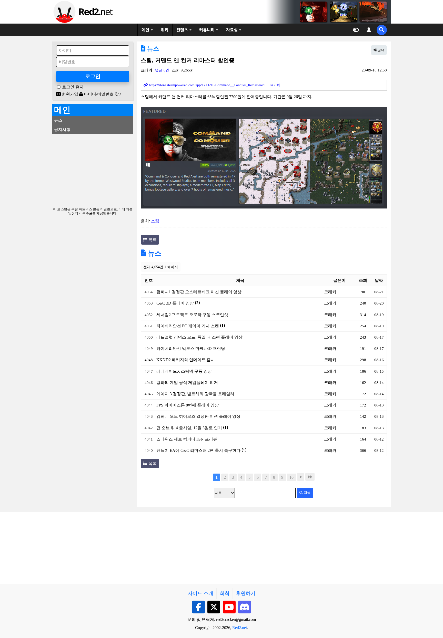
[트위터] (213, 607)
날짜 (379, 280)
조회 (363, 280)
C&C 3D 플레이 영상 (178, 303)
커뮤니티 (207, 30)
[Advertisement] (92, 170)
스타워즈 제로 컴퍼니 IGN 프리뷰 (186, 439)
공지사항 (62, 129)
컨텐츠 (182, 30)
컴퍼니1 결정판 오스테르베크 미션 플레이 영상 (198, 292)
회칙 (224, 593)
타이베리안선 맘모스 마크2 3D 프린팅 (190, 348)
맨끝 (310, 477)
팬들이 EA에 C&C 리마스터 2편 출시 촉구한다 (201, 450)
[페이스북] (198, 607)
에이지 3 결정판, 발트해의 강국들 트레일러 (195, 394)
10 (291, 477)
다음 (300, 477)
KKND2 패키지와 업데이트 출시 (185, 360)
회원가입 (69, 94)
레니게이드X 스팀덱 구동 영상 (184, 371)
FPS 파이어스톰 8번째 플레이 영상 (187, 405)
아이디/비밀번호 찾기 (103, 94)
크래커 (146, 70)
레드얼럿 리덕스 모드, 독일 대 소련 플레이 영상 (199, 337)
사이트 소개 (200, 593)
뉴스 (152, 48)
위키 (164, 30)
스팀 (155, 221)
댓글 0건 (162, 70)
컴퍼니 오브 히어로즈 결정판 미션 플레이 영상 (198, 416)
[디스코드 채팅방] (244, 607)
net (95, 11)
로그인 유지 (73, 87)
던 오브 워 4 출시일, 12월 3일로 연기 (192, 428)
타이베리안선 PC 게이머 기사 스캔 (190, 326)
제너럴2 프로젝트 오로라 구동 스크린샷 (192, 314)
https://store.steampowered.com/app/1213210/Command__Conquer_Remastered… (214, 85)
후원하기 (245, 593)
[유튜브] (229, 607)
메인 (145, 30)
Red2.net (239, 627)
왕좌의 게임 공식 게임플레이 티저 (187, 382)
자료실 (232, 30)
